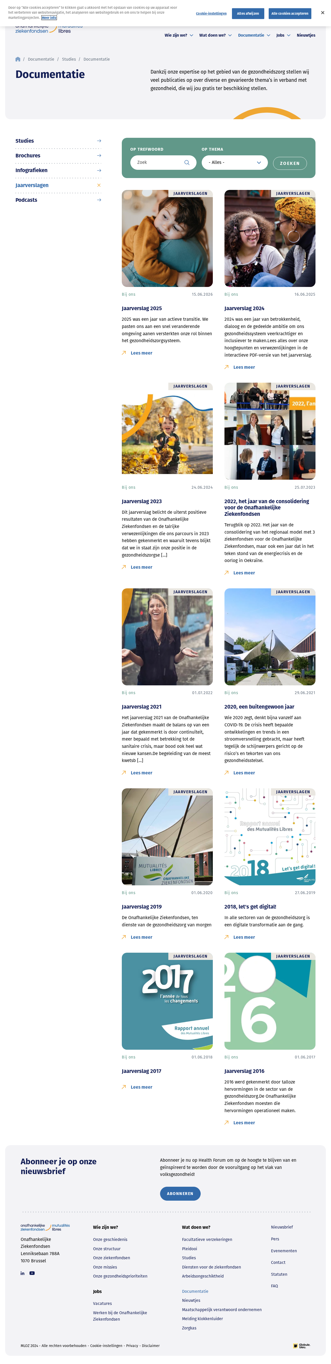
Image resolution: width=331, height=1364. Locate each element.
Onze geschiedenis (110, 1239)
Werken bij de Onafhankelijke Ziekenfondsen (120, 1316)
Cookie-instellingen (106, 1346)
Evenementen (284, 1250)
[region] (165, 13)
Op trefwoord (146, 149)
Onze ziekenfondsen (111, 1257)
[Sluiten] (322, 12)
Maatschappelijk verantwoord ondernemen (222, 1309)
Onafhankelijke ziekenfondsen (49, 28)
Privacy (132, 1346)
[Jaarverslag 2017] (167, 1001)
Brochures (28, 156)
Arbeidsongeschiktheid (203, 1276)
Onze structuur (107, 1248)
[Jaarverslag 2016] (269, 1001)
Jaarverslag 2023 (142, 501)
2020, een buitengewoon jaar (259, 707)
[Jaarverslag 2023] (167, 431)
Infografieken (32, 170)
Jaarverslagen (32, 185)
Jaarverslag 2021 (142, 707)
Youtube (32, 1273)
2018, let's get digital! (250, 907)
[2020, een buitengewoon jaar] (269, 636)
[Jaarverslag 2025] (167, 238)
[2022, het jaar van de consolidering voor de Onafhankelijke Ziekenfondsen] (269, 431)
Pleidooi (189, 1248)
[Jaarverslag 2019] (167, 836)
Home (18, 59)
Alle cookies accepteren (290, 13)
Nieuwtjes (306, 35)
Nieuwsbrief (282, 1227)
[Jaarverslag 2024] (269, 238)
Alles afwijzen (248, 13)
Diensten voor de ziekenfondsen (211, 1267)
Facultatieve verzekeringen (207, 1239)
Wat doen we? (212, 35)
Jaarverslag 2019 (142, 907)
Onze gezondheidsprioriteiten (120, 1276)
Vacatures (102, 1303)
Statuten (279, 1274)
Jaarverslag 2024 (244, 308)
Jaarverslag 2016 (244, 1071)
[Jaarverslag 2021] (167, 636)
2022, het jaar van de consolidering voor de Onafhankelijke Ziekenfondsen (266, 507)
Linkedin (22, 1273)
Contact (278, 1262)
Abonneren (180, 1193)
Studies (69, 59)
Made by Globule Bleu (301, 1346)
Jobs (280, 35)
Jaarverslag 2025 (142, 308)
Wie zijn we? (176, 35)
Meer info (49, 18)
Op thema (212, 149)
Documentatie (251, 35)
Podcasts (26, 200)
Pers (275, 1239)
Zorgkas (189, 1328)
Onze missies (105, 1267)
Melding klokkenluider (202, 1318)
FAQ (274, 1285)
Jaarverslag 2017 (141, 1071)
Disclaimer (151, 1346)
